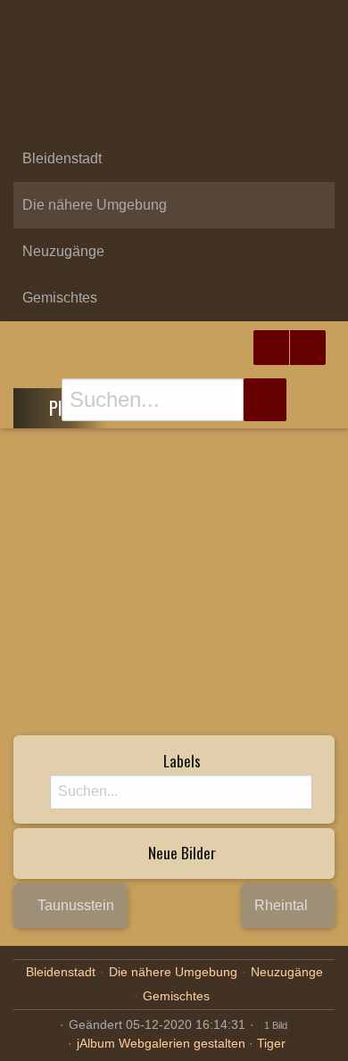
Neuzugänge (63, 251)
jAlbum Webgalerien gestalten (161, 1043)
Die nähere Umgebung (94, 204)
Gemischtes (59, 297)
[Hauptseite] (174, 112)
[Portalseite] (174, 66)
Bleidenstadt (62, 158)
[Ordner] (26, 21)
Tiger (271, 1043)
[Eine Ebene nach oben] (36, 405)
